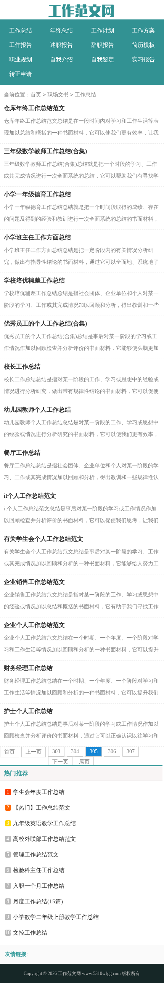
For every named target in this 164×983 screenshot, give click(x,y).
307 (131, 751)
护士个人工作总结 (28, 711)
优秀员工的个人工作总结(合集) (45, 323)
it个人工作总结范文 (30, 495)
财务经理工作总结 (28, 668)
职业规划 (20, 59)
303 (56, 751)
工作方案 (143, 30)
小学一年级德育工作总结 (37, 194)
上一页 (34, 752)
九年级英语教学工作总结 (44, 823)
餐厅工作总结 (22, 452)
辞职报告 (102, 45)
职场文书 (58, 95)
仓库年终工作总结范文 (34, 108)
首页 (36, 95)
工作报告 (20, 45)
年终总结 (61, 30)
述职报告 (61, 45)
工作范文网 (69, 973)
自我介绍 (61, 59)
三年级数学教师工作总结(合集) (45, 151)
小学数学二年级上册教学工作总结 (56, 917)
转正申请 (20, 74)
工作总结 (20, 30)
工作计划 (102, 30)
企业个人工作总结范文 (34, 625)
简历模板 (143, 45)
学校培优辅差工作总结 (34, 280)
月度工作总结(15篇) (38, 901)
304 (75, 751)
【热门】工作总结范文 (41, 808)
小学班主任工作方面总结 (37, 237)
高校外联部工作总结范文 (44, 839)
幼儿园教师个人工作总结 (37, 409)
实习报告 (143, 59)
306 (112, 751)
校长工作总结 (22, 366)
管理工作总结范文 (36, 855)
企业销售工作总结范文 (34, 582)
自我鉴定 (102, 59)
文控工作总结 (30, 933)
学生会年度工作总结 (38, 792)
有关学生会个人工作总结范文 (43, 539)
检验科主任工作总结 (38, 870)
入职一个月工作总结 (38, 886)
